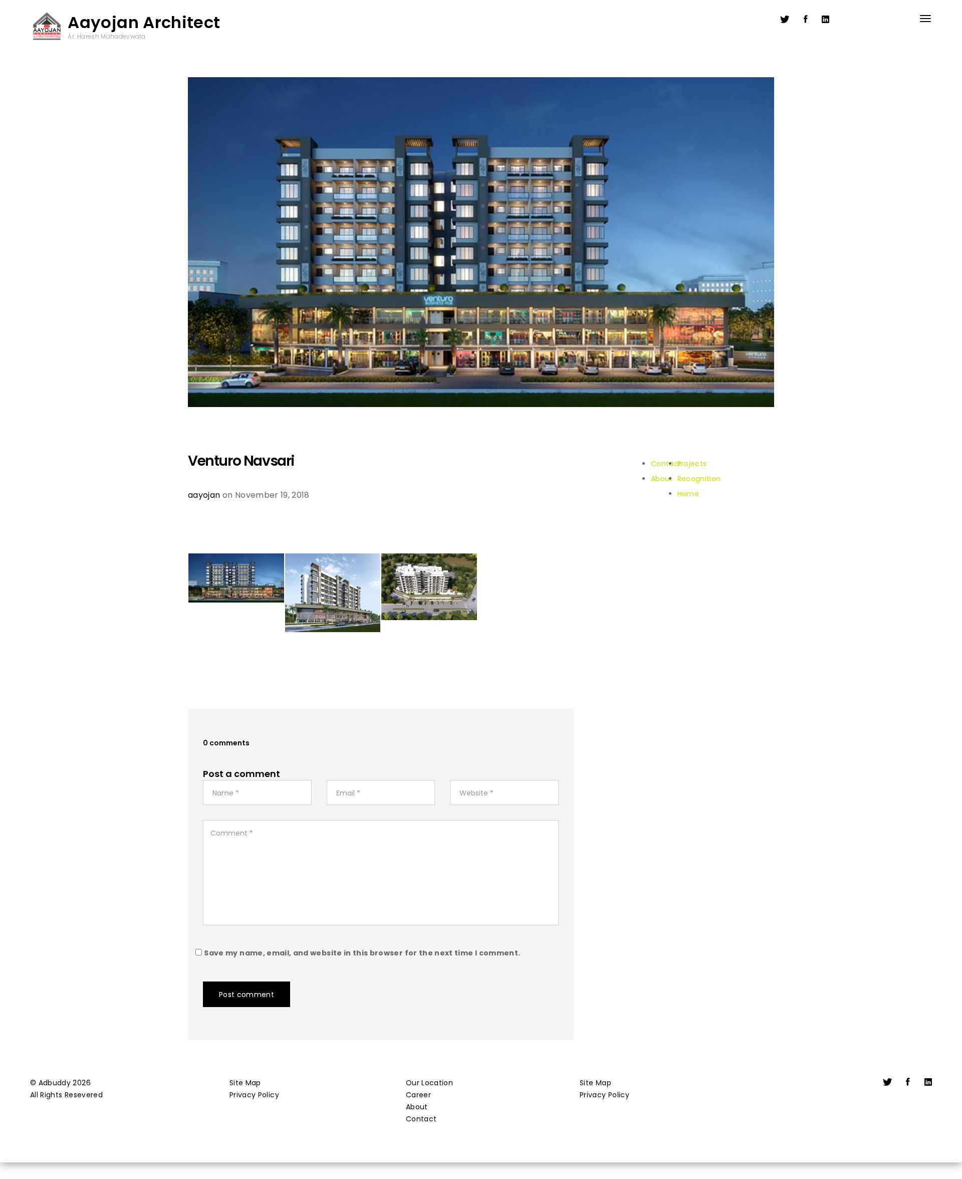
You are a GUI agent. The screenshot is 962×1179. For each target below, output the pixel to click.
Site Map (245, 1083)
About (417, 1107)
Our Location (429, 1083)
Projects (692, 464)
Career (418, 1095)
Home (688, 494)
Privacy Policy (254, 1095)
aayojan (204, 495)
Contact (421, 1119)
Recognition (699, 479)
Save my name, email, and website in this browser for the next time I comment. (362, 953)
